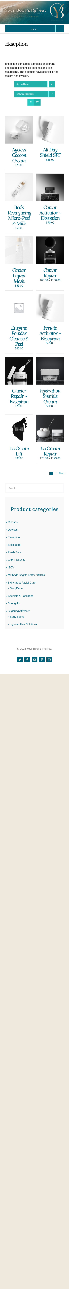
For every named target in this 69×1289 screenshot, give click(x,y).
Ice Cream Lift (19, 451)
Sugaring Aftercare (19, 611)
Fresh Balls (14, 552)
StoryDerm (16, 588)
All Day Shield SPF (50, 152)
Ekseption (14, 537)
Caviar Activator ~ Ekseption (50, 212)
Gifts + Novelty (16, 560)
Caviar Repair (50, 273)
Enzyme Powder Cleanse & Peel (18, 336)
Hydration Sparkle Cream (50, 396)
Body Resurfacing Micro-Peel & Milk (19, 215)
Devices (13, 529)
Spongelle (14, 603)
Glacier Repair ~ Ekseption (19, 396)
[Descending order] (52, 84)
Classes (13, 522)
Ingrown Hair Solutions (23, 624)
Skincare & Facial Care (22, 582)
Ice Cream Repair (50, 451)
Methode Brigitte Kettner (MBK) (26, 575)
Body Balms (17, 616)
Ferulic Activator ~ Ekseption (50, 333)
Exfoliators (14, 544)
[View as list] (37, 102)
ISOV (11, 567)
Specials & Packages (20, 595)
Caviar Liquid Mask (19, 275)
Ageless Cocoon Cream (19, 155)
